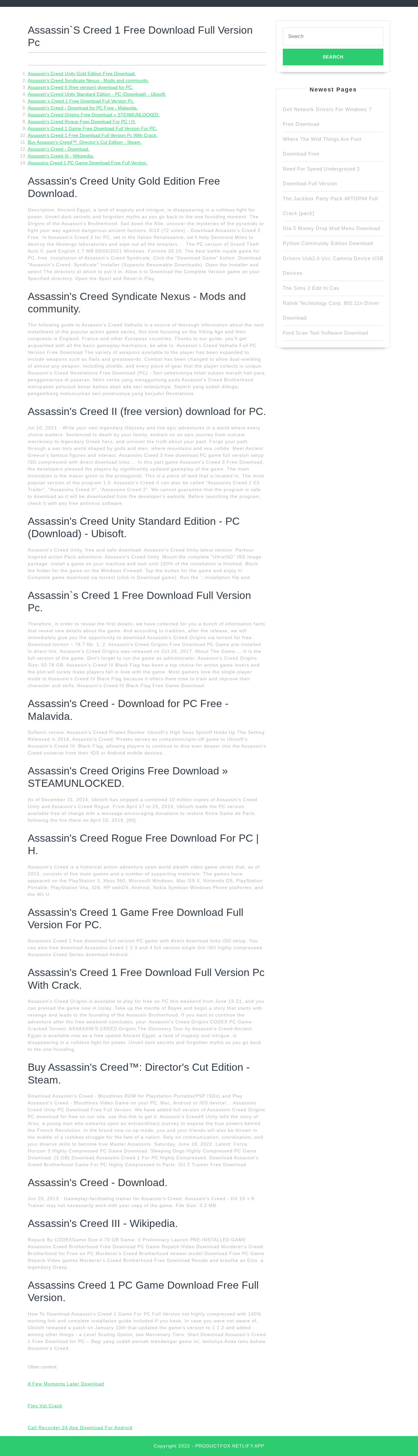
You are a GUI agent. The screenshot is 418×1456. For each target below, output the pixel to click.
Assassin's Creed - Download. (58, 149)
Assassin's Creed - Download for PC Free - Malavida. (83, 107)
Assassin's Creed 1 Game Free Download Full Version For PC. (92, 128)
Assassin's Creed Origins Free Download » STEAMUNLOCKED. (94, 114)
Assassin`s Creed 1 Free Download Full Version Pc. (81, 101)
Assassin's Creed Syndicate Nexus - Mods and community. (88, 80)
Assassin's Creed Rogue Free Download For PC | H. (82, 121)
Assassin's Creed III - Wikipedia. (61, 155)
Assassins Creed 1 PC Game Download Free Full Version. (88, 162)
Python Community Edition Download (328, 243)
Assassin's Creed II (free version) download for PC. (80, 87)
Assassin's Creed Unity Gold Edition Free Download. (82, 73)
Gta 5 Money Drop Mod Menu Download (331, 228)
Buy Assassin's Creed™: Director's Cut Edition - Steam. (85, 142)
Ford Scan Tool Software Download (325, 333)
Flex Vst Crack (45, 1405)
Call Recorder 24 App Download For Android (80, 1427)
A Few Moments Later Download (66, 1383)
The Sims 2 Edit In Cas (311, 288)
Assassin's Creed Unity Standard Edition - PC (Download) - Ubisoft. (97, 94)
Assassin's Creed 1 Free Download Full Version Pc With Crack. (92, 135)
